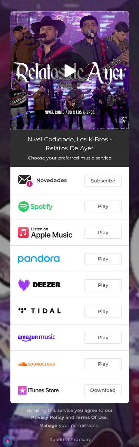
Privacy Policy (47, 417)
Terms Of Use (91, 417)
